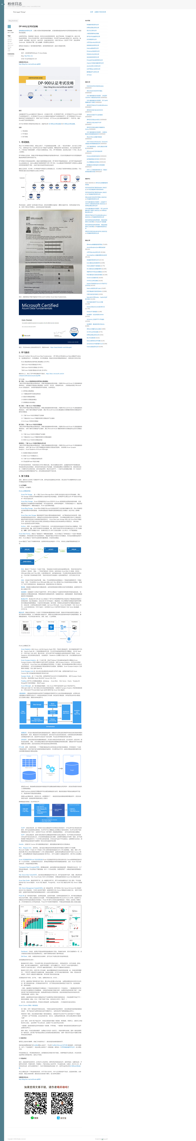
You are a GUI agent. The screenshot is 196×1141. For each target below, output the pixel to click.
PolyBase (24, 681)
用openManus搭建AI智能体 (94, 137)
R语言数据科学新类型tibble (96, 189)
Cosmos (10, 38)
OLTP (22, 835)
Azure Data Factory (24, 534)
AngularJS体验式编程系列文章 (95, 63)
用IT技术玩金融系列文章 (93, 36)
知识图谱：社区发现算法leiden (95, 314)
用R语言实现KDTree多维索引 (95, 115)
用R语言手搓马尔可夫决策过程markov (97, 105)
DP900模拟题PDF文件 (68, 1047)
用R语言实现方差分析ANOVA (95, 110)
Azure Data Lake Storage (28, 515)
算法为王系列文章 (92, 30)
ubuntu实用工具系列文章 (93, 66)
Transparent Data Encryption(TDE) (29, 867)
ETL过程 (21, 747)
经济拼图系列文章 (92, 39)
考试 (9, 49)
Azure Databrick (26, 649)
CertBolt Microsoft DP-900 (59, 1045)
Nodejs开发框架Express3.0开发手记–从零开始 (96, 284)
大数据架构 (22, 693)
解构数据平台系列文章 (93, 72)
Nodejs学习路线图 (101, 222)
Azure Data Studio (24, 880)
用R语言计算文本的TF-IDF (94, 122)
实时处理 (23, 739)
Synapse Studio (26, 676)
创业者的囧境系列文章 (93, 57)
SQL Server (10, 45)
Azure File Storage (26, 494)
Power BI (21, 896)
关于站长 (89, 75)
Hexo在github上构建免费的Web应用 (97, 255)
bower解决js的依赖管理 (93, 263)
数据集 (23, 587)
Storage (9, 47)
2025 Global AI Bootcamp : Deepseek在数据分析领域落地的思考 (96, 142)
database (10, 39)
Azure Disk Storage (27, 501)
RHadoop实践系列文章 (93, 51)
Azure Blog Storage (27, 508)
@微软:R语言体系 (100, 12)
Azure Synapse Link (27, 671)
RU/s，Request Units (25, 848)
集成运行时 (24, 599)
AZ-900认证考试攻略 (55, 124)
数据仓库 (21, 612)
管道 (22, 569)
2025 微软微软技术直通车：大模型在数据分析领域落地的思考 (96, 133)
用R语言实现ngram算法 (93, 119)
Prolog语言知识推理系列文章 (95, 60)
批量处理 (23, 732)
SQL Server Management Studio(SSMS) (31, 888)
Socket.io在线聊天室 (92, 277)
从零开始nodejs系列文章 (93, 42)
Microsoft (10, 43)
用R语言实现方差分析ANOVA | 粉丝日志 (96, 231)
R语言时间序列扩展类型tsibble (95, 86)
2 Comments (11, 56)
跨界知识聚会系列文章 (93, 27)
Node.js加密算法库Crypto (94, 288)
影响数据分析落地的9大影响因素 (96, 165)
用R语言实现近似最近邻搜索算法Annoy (95, 128)
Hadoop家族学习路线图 (93, 266)
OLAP (23, 828)
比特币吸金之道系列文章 (93, 69)
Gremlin (21, 844)
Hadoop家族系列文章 (93, 48)
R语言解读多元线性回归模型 (94, 274)
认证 (9, 50)
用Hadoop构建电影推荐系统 (94, 244)
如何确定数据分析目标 (93, 159)
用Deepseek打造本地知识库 (94, 151)
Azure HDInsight (26, 686)
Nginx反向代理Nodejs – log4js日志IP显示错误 (96, 298)
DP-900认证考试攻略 (28, 26)
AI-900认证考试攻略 (69, 124)
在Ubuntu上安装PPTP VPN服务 (95, 319)
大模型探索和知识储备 (93, 33)
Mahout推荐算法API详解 (93, 341)
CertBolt (35, 1045)
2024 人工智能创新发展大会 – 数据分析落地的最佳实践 (96, 170)
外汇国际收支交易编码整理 (94, 269)
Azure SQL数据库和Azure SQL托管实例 (31, 859)
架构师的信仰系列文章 (25, 30)
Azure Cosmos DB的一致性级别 (28, 1005)
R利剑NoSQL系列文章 (93, 54)
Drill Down (24, 956)
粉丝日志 (15, 3)
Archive (23, 526)
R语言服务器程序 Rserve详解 (95, 302)
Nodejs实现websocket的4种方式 (96, 307)
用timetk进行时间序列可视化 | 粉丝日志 (96, 197)
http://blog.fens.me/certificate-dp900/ (30, 64)
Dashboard (24, 951)
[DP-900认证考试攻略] (9, 26)
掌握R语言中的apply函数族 (94, 272)
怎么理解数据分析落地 (93, 162)
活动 (22, 580)
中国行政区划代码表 (92, 294)
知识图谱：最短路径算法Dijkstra (95, 324)
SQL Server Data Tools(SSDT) (28, 875)
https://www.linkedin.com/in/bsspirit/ (61, 347)
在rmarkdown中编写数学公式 (95, 343)
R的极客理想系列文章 (93, 24)
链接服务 (23, 592)
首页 (91, 12)
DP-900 (9, 41)
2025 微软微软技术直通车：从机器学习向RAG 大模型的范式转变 (96, 96)
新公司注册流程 (91, 338)
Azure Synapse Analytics (28, 660)
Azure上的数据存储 (24, 491)
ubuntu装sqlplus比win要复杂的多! (96, 247)
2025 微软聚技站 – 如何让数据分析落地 (96, 147)
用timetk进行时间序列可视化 (94, 91)
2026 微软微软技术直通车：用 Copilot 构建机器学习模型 (96, 101)
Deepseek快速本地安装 (93, 156)
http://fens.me (28, 56)
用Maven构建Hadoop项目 (94, 329)
